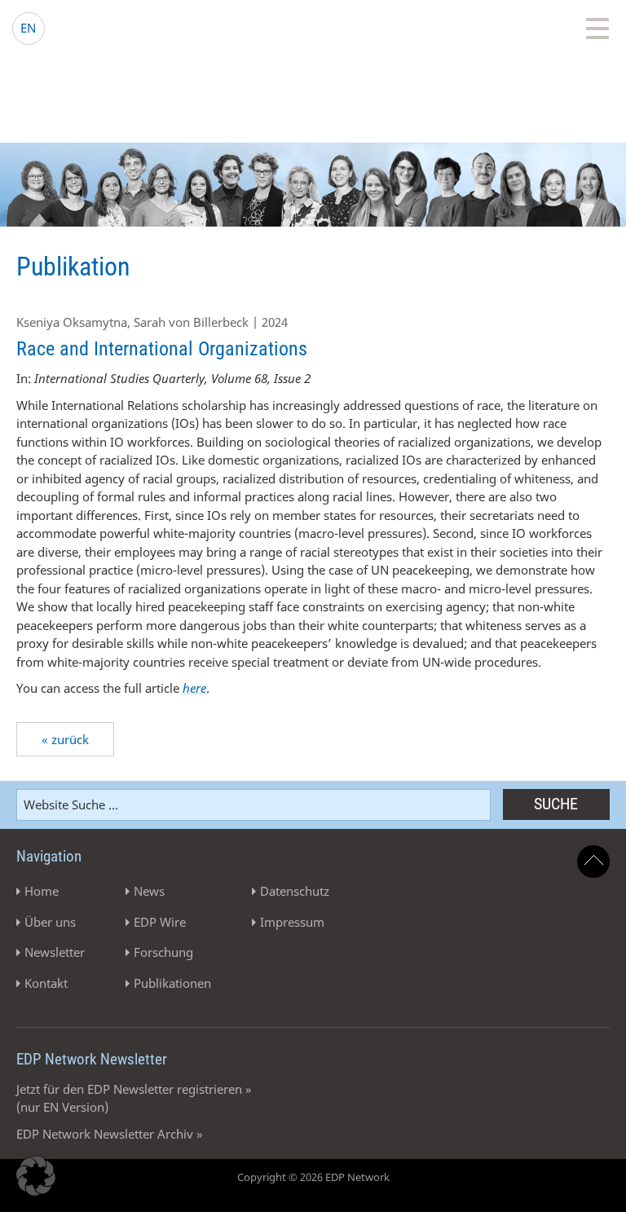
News (149, 891)
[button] (36, 1176)
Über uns (50, 922)
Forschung (163, 952)
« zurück (65, 739)
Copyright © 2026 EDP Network (313, 1177)
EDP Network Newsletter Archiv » (109, 1134)
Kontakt (46, 983)
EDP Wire (160, 922)
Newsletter (54, 952)
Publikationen (172, 983)
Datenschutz (294, 891)
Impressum (292, 922)
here (194, 688)
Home (41, 891)
